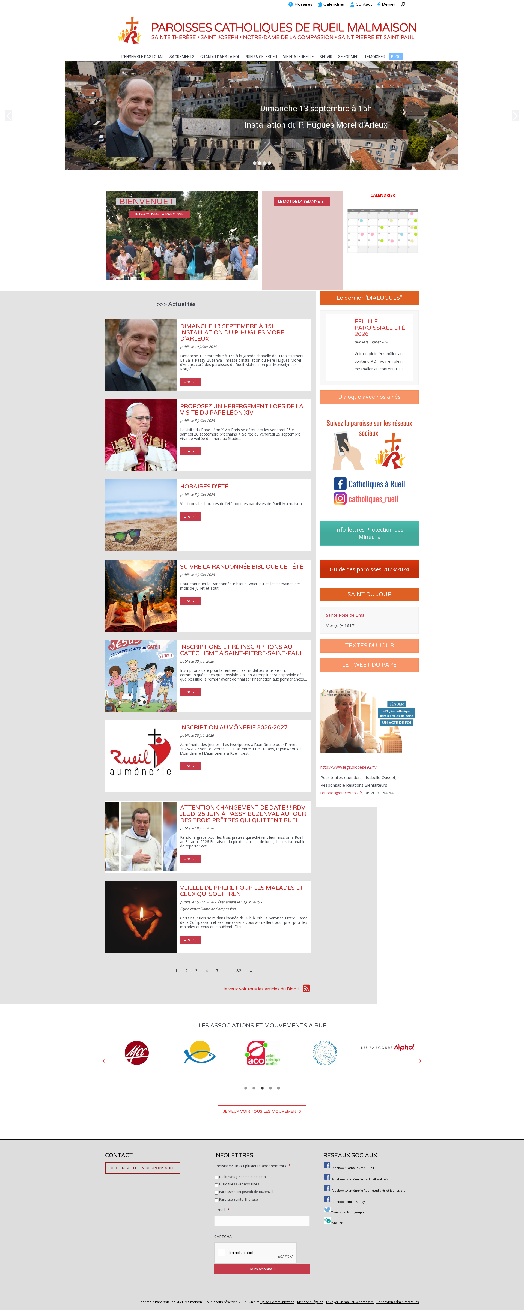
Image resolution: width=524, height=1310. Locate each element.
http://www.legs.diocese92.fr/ (348, 767)
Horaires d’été (204, 486)
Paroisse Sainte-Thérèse (238, 1199)
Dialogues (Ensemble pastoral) (243, 1176)
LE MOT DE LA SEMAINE (299, 201)
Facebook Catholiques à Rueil (352, 1168)
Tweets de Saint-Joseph (347, 1212)
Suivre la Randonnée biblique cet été (241, 566)
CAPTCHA (223, 1236)
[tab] (245, 1087)
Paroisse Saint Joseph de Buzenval (246, 1191)
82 (238, 970)
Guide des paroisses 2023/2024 (369, 569)
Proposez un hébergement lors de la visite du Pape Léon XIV (241, 409)
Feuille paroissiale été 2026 (380, 328)
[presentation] (255, 1253)
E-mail (222, 1209)
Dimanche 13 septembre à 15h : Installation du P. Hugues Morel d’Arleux (233, 332)
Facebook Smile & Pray (348, 1202)
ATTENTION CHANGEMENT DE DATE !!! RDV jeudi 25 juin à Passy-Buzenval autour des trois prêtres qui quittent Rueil (243, 814)
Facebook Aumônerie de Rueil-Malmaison (361, 1179)
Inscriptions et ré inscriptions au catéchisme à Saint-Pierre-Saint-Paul (241, 650)
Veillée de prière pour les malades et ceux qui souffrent (241, 891)
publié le (198, 346)
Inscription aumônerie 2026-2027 (234, 727)
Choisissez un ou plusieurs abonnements (252, 1166)
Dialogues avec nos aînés (239, 1184)
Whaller (337, 1223)
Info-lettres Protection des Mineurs (369, 533)
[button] (104, 1061)
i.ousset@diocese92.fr (341, 792)
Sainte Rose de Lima (345, 615)
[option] (136, 1050)
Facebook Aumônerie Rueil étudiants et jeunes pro (368, 1190)
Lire (187, 382)
